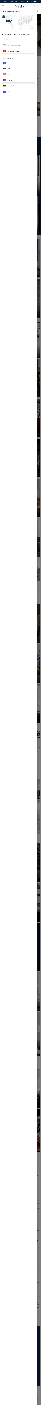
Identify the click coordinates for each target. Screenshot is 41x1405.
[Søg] (37, 11)
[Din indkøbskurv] (38, 6)
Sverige (9, 63)
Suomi (8, 68)
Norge (9, 74)
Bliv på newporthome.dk (13, 51)
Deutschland (10, 86)
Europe (9, 91)
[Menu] (2, 6)
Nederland (10, 80)
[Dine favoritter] (33, 6)
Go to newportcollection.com (14, 45)
